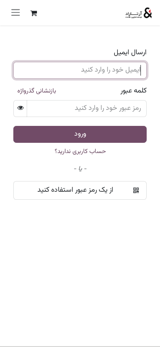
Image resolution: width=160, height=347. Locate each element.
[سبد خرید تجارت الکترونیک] (33, 13)
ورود (80, 134)
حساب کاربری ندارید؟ (80, 152)
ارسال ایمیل (130, 53)
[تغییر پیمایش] (15, 13)
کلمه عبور (133, 91)
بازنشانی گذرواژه (36, 91)
